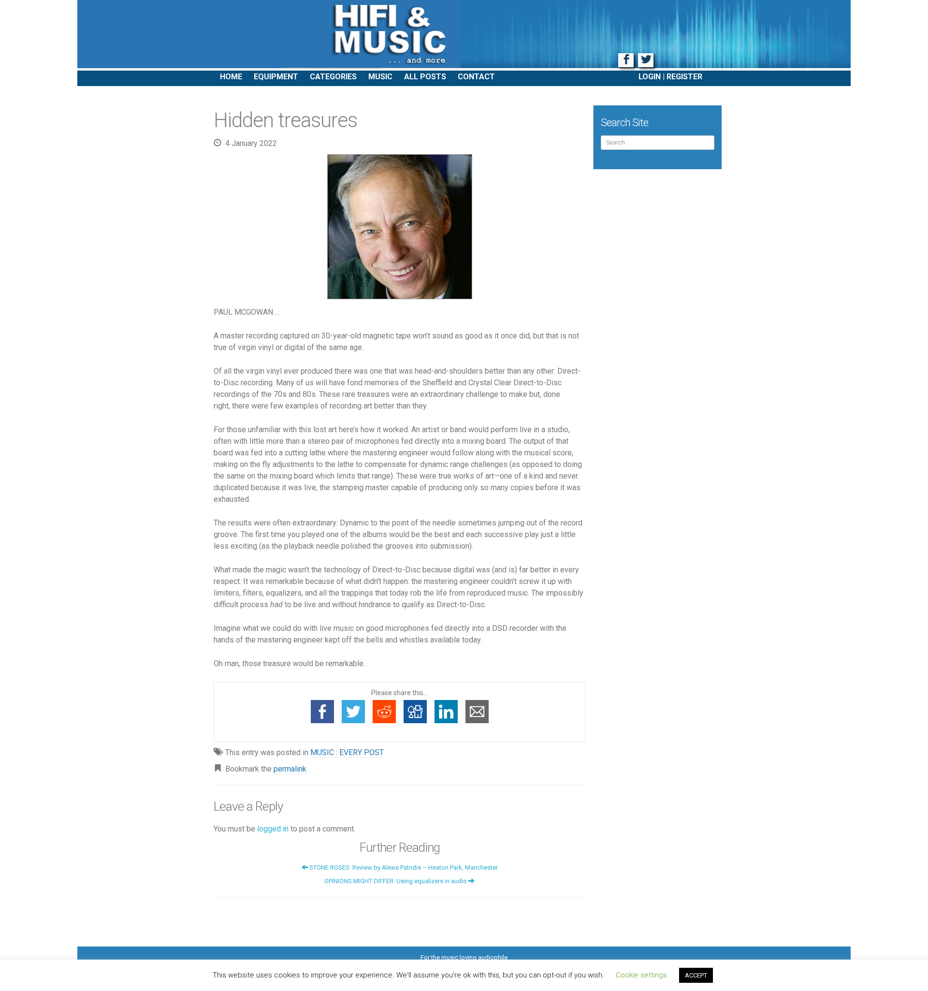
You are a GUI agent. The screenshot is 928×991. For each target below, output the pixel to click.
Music (380, 76)
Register (684, 76)
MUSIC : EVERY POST (347, 752)
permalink (290, 768)
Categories (333, 76)
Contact (476, 76)
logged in (273, 828)
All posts (425, 76)
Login (649, 76)
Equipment (276, 76)
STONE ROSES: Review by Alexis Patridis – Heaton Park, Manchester (403, 867)
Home (231, 76)
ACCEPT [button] (696, 975)
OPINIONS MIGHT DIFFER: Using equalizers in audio (396, 881)
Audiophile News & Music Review (464, 35)
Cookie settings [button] (641, 975)
